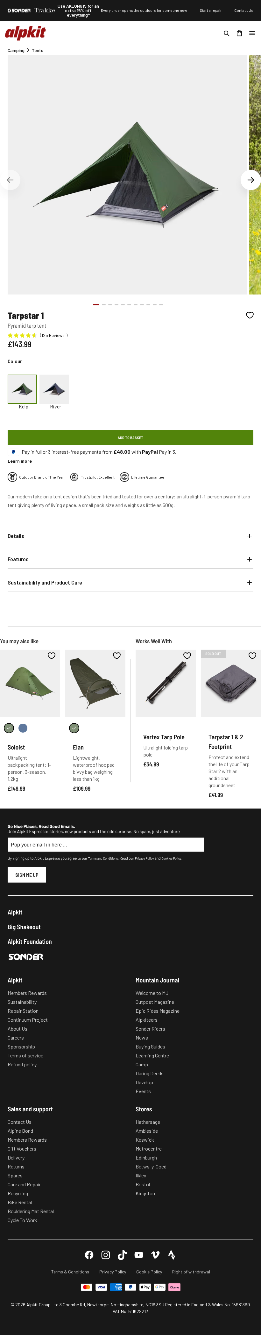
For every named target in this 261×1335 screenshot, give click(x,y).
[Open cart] (239, 33)
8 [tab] (142, 304)
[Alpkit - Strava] (172, 1255)
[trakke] (44, 10)
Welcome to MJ (152, 993)
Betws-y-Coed (151, 1166)
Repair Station (23, 1011)
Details (16, 535)
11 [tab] (161, 304)
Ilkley (141, 1175)
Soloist (16, 747)
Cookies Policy (171, 858)
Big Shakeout (24, 926)
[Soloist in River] (23, 728)
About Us (17, 1028)
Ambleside (147, 1131)
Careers (16, 1037)
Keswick (145, 1140)
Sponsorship (21, 1046)
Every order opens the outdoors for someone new (144, 10)
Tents (37, 50)
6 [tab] (129, 304)
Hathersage (148, 1122)
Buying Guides (150, 1046)
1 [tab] (96, 304)
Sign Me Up (27, 875)
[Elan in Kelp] (74, 728)
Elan (78, 747)
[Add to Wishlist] (249, 315)
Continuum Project (28, 1020)
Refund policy (22, 1064)
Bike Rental (20, 1202)
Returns (16, 1166)
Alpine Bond (20, 1131)
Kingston (145, 1193)
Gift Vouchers (22, 1148)
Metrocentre (149, 1148)
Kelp (23, 406)
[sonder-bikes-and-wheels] (19, 10)
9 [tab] (148, 304)
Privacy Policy (144, 858)
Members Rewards (27, 993)
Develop (144, 1082)
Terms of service (25, 1055)
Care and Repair (24, 1184)
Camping (16, 50)
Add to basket (130, 437)
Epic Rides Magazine (158, 1011)
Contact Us (243, 10)
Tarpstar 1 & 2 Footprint (225, 741)
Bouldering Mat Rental (31, 1211)
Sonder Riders (150, 1028)
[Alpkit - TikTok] (122, 1255)
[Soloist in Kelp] (9, 728)
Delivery (16, 1157)
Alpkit (15, 911)
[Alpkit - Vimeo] (155, 1255)
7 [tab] (136, 304)
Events (143, 1091)
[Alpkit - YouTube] (139, 1255)
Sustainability (22, 1002)
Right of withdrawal (191, 1271)
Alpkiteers (147, 1020)
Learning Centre (152, 1055)
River (55, 406)
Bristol (143, 1184)
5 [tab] (123, 304)
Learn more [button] (20, 461)
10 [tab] (155, 304)
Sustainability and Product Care (45, 582)
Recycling (18, 1193)
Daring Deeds (150, 1073)
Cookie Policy (149, 1271)
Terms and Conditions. (103, 858)
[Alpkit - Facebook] (89, 1255)
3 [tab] (110, 304)
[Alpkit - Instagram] (106, 1255)
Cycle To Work (22, 1220)
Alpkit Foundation (30, 941)
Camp (142, 1064)
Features (18, 559)
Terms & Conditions (70, 1271)
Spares (15, 1175)
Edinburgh (146, 1157)
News (142, 1037)
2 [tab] (104, 304)
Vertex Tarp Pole (164, 737)
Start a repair (211, 10)
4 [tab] (116, 304)
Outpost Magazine (155, 1002)
